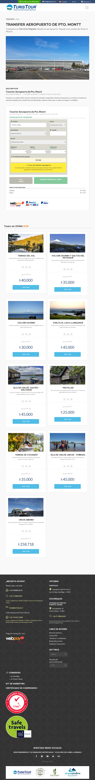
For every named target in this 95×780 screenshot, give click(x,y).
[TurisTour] (22, 7)
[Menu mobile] (87, 8)
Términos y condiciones (57, 638)
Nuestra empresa (55, 633)
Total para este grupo (21, 157)
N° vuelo (53, 130)
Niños (33, 148)
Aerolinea (14, 130)
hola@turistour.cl (50, 1)
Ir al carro (21, 180)
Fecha (15, 121)
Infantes (53, 148)
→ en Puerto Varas (16, 679)
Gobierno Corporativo (57, 644)
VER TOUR (25, 287)
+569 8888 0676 (16, 590)
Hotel (13, 138)
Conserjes (14, 673)
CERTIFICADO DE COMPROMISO (21, 688)
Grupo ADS (53, 636)
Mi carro (86, 2)
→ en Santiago (14, 676)
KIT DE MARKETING (15, 684)
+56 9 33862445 (15, 596)
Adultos (14, 148)
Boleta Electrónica (55, 641)
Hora (52, 121)
